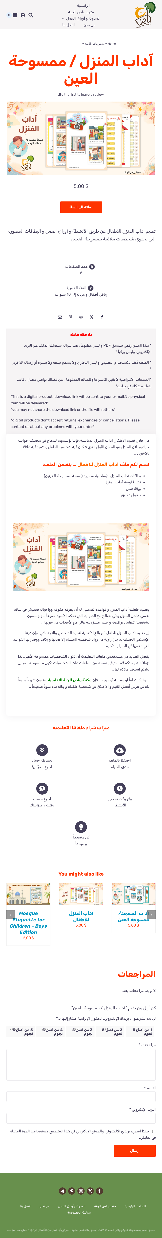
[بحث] (30, 15)
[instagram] (81, 1191)
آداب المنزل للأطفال (81, 916)
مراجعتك (147, 1044)
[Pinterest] (70, 317)
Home (112, 44)
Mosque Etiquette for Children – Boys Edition (28, 922)
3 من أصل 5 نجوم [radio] (82, 1031)
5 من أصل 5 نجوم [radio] (23, 1031)
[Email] (60, 317)
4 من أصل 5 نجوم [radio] (52, 1031)
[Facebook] (102, 317)
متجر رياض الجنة (95, 44)
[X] (91, 317)
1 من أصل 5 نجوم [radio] (142, 1031)
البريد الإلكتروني (142, 1109)
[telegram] (62, 1191)
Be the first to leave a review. (81, 95)
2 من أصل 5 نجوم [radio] (112, 1031)
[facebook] (99, 1191)
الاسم (150, 1088)
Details (144, 897)
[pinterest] (71, 1191)
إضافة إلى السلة (81, 207)
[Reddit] (81, 317)
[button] (151, 914)
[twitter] (90, 1191)
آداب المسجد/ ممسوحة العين (133, 916)
